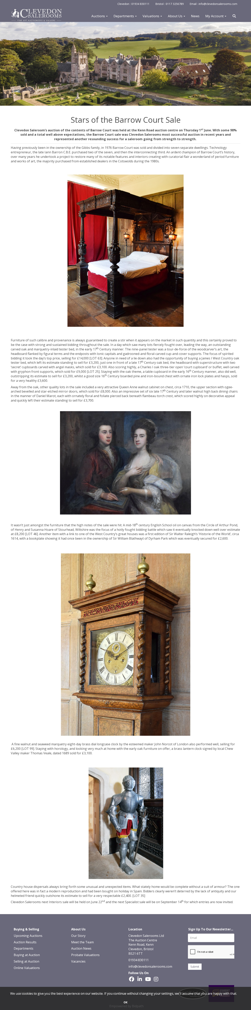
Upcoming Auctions (28, 936)
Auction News (81, 948)
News (195, 16)
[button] (234, 16)
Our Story (78, 936)
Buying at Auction (27, 955)
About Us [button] (175, 16)
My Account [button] (214, 16)
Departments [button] (124, 16)
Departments (23, 948)
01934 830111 (138, 960)
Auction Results (25, 942)
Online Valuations (27, 968)
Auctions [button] (98, 16)
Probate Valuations (85, 955)
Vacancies (78, 961)
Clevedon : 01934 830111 (133, 4)
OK (125, 1002)
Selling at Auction (26, 961)
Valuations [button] (151, 16)
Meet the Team (82, 942)
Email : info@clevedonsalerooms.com (213, 4)
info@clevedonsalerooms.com (150, 966)
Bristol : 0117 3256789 (169, 4)
